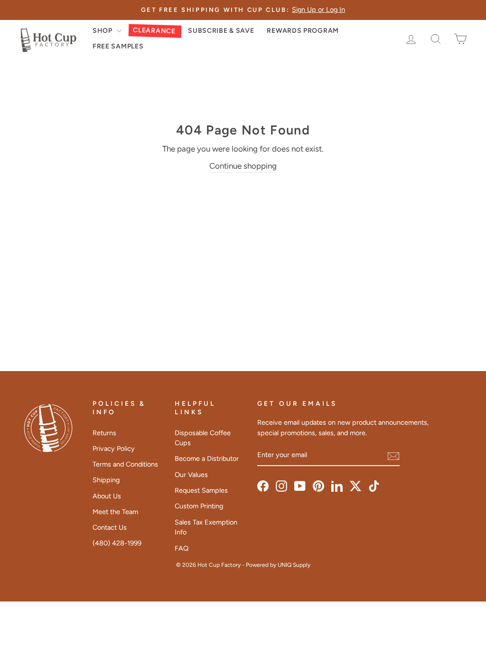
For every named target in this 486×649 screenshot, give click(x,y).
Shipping (106, 480)
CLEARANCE (154, 30)
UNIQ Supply (294, 565)
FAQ (181, 548)
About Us (107, 496)
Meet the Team (115, 511)
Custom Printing (199, 506)
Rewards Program (303, 31)
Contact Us (110, 527)
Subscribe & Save (221, 31)
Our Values (191, 474)
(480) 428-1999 (117, 543)
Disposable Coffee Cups (203, 438)
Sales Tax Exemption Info (206, 527)
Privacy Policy (114, 448)
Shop (103, 31)
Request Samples (201, 490)
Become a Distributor (207, 458)
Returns (104, 433)
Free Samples (118, 46)
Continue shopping (243, 166)
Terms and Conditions (125, 464)
